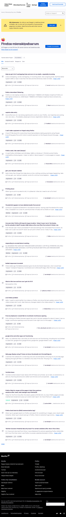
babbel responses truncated (14, 263)
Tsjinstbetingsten (16, 513)
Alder (3, 444)
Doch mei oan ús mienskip (9, 472)
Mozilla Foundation (7, 502)
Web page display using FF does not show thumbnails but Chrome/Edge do (28, 354)
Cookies (33, 513)
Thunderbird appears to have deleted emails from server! (22, 205)
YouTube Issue (9, 372)
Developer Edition (7, 482)
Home (2, 12)
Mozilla (5, 456)
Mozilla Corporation (33, 501)
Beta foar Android (6, 488)
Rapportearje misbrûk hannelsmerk (12, 464)
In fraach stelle (29, 5)
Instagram (64, 513)
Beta (2, 485)
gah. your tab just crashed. (13, 170)
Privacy (26, 513)
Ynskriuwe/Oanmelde (57, 4)
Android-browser (40, 470)
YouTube (60, 513)
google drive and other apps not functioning (19, 336)
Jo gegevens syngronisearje (44, 491)
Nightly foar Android (7, 494)
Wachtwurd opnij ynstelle (43, 488)
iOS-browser (39, 472)
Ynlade (37, 464)
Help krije (38, 494)
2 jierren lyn (61, 105)
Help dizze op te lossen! (9, 49)
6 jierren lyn (61, 123)
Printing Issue (9, 189)
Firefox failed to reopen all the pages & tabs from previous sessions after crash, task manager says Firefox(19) (23, 391)
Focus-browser (39, 475)
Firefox (9, 85)
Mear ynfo (52, 25)
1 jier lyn (62, 163)
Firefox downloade (43, 4)
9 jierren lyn (61, 143)
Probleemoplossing (18, 85)
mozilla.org (4, 513)
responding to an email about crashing (17, 243)
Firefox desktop (40, 467)
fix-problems (18, 57)
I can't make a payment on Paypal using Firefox (19, 130)
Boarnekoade (5, 467)
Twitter (3, 470)
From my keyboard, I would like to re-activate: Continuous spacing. (26, 316)
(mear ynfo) (56, 78)
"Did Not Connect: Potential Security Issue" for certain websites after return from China (32, 428)
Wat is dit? (38, 485)
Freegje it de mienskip (53, 46)
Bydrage (34, 5)
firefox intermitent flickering (14, 92)
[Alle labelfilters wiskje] (24, 58)
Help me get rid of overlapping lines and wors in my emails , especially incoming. (30, 74)
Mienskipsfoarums (19, 5)
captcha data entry (11, 112)
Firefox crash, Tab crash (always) (15, 150)
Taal (47, 501)
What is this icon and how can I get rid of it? (19, 281)
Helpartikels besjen (8, 5)
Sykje (63, 13)
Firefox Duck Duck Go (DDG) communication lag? (20, 410)
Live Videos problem (11, 297)
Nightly (3, 491)
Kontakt (40, 513)
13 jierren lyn (61, 85)
